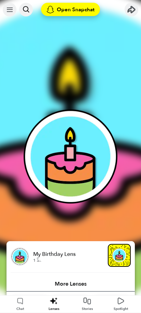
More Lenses (71, 284)
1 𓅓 (37, 260)
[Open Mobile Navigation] (9, 9)
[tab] (71, 284)
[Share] (131, 9)
